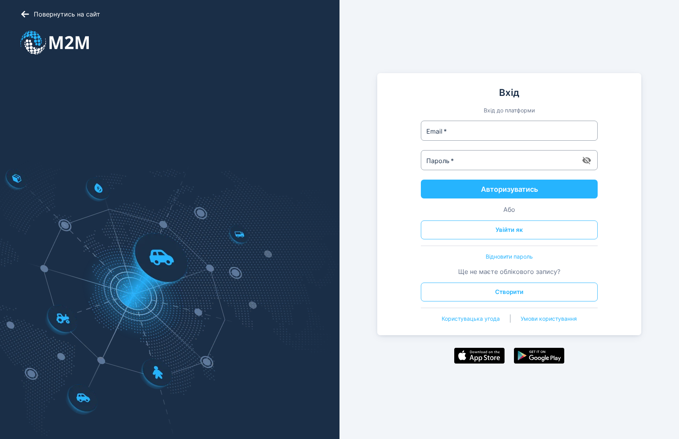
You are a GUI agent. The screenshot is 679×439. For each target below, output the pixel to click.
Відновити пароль (509, 256)
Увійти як (509, 229)
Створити (509, 292)
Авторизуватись (509, 189)
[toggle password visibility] (587, 160)
